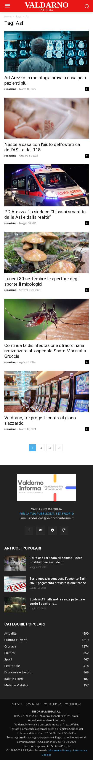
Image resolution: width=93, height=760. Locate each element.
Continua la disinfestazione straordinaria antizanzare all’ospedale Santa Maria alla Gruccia (45, 351)
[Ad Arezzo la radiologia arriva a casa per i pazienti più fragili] (46, 51)
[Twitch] (64, 530)
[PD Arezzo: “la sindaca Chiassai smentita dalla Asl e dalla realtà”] (46, 185)
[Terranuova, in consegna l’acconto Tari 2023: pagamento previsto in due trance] (15, 584)
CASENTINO (33, 704)
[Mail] (40, 530)
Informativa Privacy (59, 750)
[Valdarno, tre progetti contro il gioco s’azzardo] (46, 391)
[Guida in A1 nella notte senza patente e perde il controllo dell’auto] (15, 604)
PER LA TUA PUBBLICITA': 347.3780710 (46, 513)
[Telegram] (52, 530)
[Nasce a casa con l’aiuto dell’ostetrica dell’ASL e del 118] (46, 118)
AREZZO (17, 704)
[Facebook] (29, 530)
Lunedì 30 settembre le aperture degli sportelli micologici (41, 281)
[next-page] (59, 447)
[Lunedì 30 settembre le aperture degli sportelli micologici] (46, 252)
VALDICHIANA (52, 704)
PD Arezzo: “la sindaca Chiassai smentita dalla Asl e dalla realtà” (45, 214)
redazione (10, 88)
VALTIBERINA (73, 704)
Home (8, 16)
